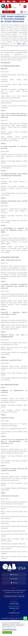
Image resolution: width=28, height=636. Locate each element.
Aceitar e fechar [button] (7, 632)
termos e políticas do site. (9, 627)
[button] (25, 6)
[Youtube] (24, 1)
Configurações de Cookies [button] (9, 629)
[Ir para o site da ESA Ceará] (14, 567)
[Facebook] (20, 1)
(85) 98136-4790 (14, 608)
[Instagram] (22, 1)
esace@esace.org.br (14, 612)
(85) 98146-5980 (14, 604)
